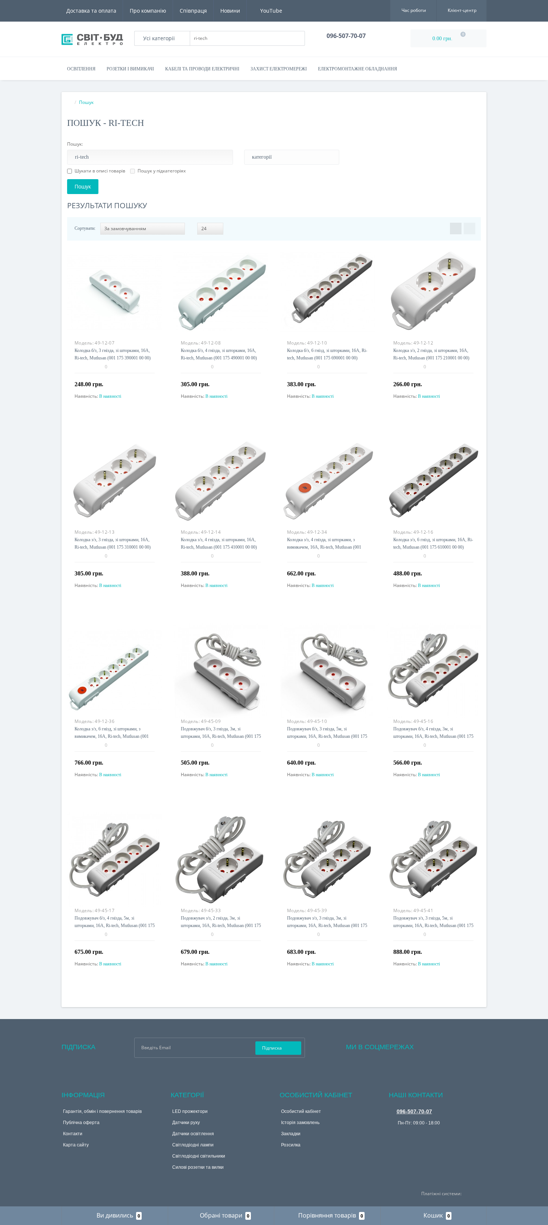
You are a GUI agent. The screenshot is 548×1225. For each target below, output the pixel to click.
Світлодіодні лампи (193, 1145)
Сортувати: (85, 228)
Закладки (290, 1133)
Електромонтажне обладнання (357, 69)
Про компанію (148, 10)
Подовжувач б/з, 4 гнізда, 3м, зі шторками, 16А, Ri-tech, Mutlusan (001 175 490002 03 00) (433, 736)
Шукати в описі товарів (100, 171)
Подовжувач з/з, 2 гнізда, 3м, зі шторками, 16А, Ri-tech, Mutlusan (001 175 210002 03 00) (221, 925)
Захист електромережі (279, 69)
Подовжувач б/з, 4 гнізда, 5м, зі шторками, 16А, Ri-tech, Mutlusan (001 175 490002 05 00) (115, 925)
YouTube (270, 10)
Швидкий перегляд (114, 288)
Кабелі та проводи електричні (202, 69)
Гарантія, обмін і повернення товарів (102, 1111)
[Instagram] (439, 1045)
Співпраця (193, 10)
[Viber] (394, 1134)
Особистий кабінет (301, 1111)
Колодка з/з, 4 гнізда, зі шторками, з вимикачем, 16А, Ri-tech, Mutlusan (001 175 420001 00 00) (324, 547)
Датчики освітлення (193, 1133)
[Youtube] (449, 1045)
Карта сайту (76, 1145)
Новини (230, 10)
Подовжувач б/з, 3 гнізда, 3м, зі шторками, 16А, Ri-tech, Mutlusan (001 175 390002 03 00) (221, 736)
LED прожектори (190, 1111)
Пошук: (75, 144)
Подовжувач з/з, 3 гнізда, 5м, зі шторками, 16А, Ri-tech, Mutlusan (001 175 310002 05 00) (433, 925)
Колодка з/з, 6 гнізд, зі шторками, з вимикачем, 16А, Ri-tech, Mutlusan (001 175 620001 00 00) (112, 736)
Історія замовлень (300, 1122)
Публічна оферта (81, 1122)
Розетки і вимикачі (130, 69)
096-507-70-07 (414, 1111)
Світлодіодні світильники (198, 1156)
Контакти (72, 1133)
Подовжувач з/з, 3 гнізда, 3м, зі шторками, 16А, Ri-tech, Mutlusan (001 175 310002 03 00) (327, 925)
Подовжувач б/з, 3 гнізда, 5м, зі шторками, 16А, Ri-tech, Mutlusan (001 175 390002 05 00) (327, 736)
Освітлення (81, 69)
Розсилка (290, 1145)
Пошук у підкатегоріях (162, 171)
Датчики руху (186, 1122)
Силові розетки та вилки (198, 1167)
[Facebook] (429, 1045)
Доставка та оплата (91, 10)
